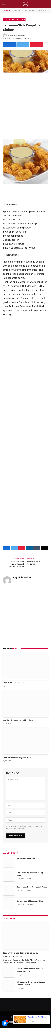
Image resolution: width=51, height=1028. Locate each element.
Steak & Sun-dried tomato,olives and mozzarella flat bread (16, 564)
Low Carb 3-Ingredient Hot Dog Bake (18, 720)
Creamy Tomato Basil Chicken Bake (20, 952)
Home (15, 10)
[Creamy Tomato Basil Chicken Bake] (25, 936)
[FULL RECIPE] (25, 4)
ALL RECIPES (23, 10)
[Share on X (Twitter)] (22, 44)
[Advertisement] (25, 105)
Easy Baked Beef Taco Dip (13, 683)
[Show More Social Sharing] (46, 44)
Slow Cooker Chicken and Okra (30, 901)
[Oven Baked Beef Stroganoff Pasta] (25, 741)
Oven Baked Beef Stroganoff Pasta (17, 757)
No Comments (17, 39)
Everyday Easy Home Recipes (14, 19)
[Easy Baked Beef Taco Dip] (25, 666)
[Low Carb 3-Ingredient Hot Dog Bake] (25, 703)
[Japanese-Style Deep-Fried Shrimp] (25, 61)
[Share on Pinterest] (36, 44)
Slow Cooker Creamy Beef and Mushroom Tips (30, 970)
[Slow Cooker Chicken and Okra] (9, 905)
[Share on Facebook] (9, 44)
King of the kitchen (17, 35)
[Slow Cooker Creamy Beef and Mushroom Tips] (9, 972)
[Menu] (3, 4)
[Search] (48, 4)
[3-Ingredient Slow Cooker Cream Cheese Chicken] (9, 985)
